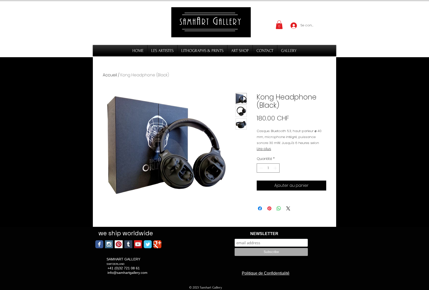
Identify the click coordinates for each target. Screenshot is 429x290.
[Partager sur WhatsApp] (279, 208)
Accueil (110, 75)
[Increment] (276, 168)
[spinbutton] (268, 168)
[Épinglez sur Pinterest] (269, 208)
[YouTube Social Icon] (138, 244)
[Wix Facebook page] (99, 244)
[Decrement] (260, 168)
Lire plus (264, 148)
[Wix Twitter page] (148, 244)
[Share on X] (288, 208)
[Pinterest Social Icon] (119, 244)
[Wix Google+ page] (157, 244)
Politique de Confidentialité (265, 273)
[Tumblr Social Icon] (128, 244)
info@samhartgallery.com (127, 273)
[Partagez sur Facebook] (260, 208)
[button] (279, 24)
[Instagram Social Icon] (109, 244)
